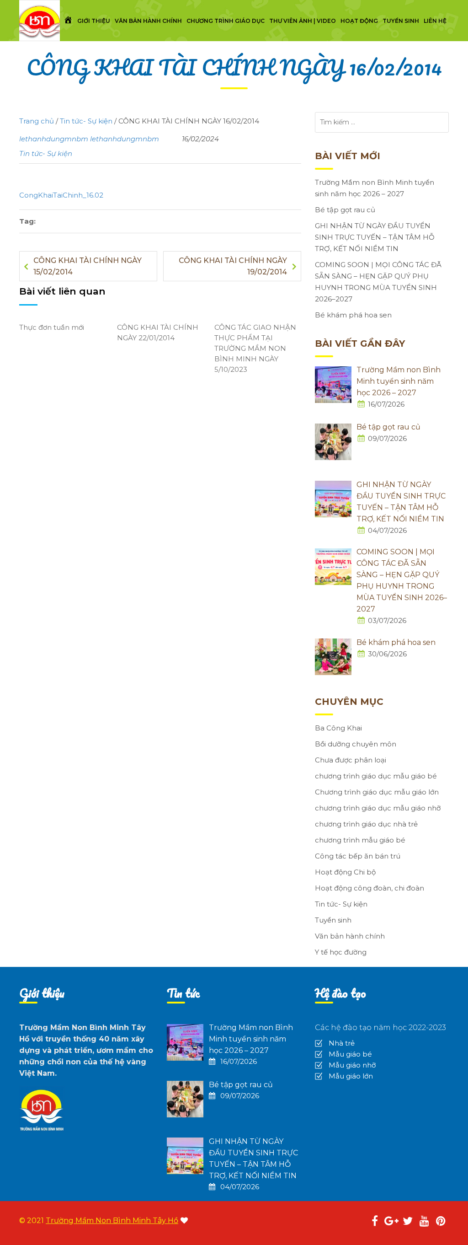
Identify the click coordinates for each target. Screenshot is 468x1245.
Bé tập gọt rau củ (345, 209)
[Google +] (391, 1222)
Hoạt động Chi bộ (345, 872)
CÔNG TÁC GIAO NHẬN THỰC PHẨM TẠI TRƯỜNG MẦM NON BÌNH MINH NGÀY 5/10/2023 (255, 348)
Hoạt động (359, 20)
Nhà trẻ (342, 1043)
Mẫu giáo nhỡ (352, 1065)
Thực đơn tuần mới (51, 327)
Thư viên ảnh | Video (302, 20)
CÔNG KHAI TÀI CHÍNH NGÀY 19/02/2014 (233, 266)
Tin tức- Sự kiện (45, 153)
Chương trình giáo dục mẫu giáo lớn (377, 792)
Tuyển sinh (401, 20)
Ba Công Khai (338, 728)
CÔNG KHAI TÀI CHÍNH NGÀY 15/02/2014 (87, 266)
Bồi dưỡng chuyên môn (355, 744)
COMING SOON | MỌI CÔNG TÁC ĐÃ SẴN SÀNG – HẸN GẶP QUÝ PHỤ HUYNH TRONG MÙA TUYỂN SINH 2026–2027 (378, 281)
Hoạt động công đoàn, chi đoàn (369, 888)
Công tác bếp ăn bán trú (357, 856)
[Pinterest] (440, 1222)
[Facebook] (375, 1222)
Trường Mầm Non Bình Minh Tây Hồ (112, 1220)
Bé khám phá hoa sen (353, 315)
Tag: (27, 221)
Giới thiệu (93, 20)
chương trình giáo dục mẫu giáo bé (376, 776)
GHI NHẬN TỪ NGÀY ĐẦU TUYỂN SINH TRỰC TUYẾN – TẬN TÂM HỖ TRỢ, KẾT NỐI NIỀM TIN (375, 237)
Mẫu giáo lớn (351, 1076)
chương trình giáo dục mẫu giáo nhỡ (378, 808)
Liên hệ (435, 20)
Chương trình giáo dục (225, 20)
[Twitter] (408, 1222)
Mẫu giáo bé (350, 1054)
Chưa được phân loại (350, 760)
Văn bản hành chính (148, 20)
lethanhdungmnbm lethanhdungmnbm (89, 138)
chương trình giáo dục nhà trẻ (366, 824)
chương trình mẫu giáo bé (360, 840)
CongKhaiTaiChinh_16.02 (61, 195)
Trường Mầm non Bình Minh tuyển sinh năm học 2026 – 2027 (374, 188)
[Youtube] (424, 1222)
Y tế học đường (341, 952)
